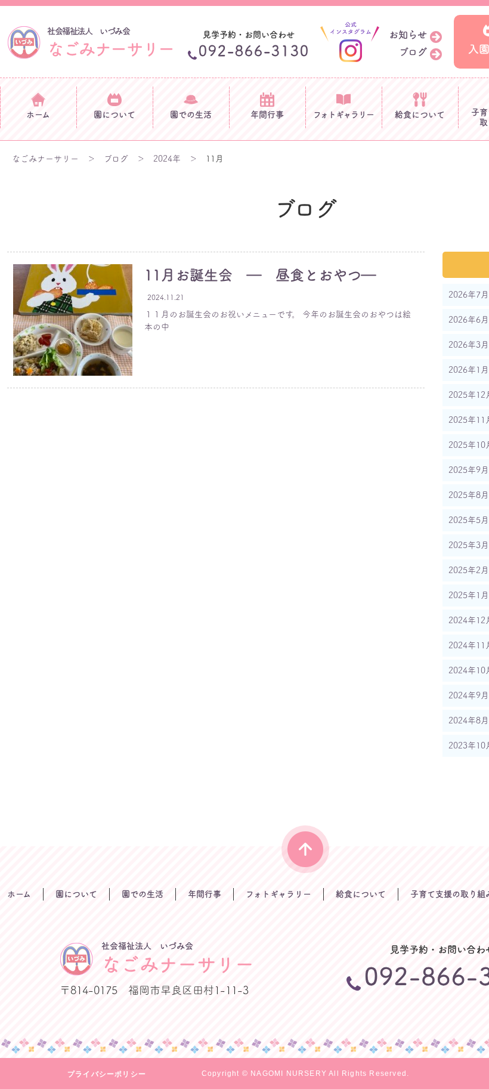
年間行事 (204, 894)
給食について (361, 894)
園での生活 (142, 894)
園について (76, 894)
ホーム (19, 894)
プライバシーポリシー (106, 1074)
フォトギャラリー (278, 894)
